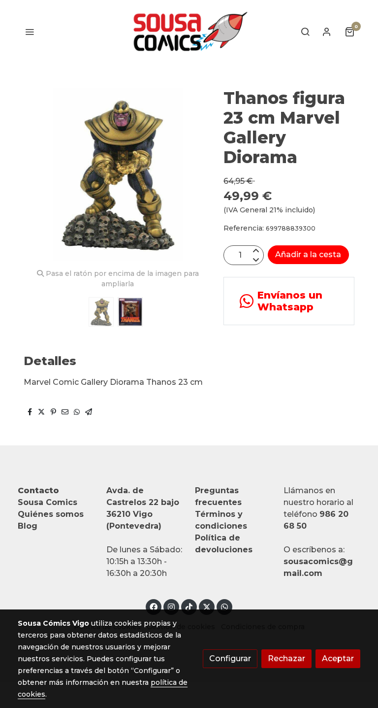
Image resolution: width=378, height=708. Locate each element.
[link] (189, 31)
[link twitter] (207, 606)
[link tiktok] (189, 606)
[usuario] (327, 31)
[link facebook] (153, 606)
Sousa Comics (47, 502)
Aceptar (338, 658)
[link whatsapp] (224, 606)
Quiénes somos (51, 514)
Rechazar (286, 658)
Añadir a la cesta (308, 254)
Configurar (230, 658)
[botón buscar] (305, 31)
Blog (27, 526)
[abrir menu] (29, 31)
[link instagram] (171, 606)
